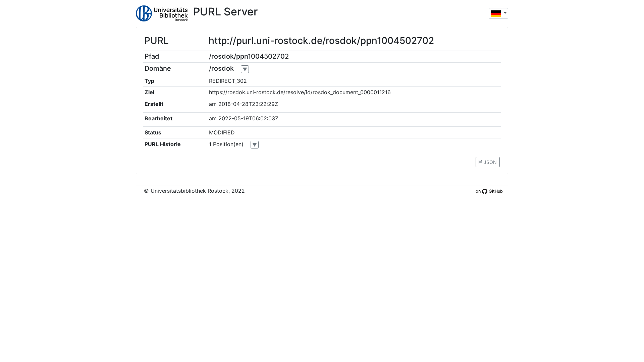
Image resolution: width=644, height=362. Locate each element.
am (213, 104)
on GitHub (489, 191)
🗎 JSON (488, 162)
